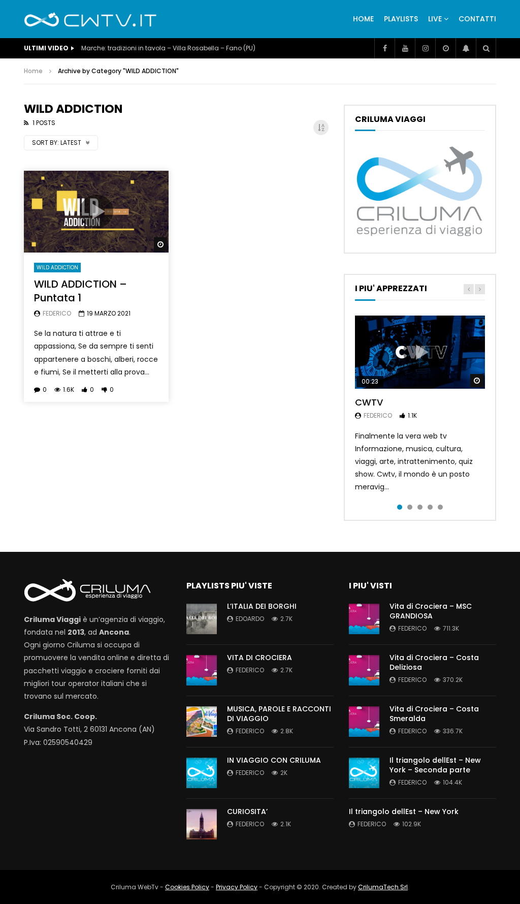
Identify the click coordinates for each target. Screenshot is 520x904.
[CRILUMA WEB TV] (90, 19)
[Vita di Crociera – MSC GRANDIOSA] (364, 619)
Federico (57, 313)
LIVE (435, 19)
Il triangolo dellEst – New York (404, 811)
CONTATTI (477, 19)
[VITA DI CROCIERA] (201, 670)
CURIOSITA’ (247, 811)
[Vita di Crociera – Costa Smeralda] (364, 721)
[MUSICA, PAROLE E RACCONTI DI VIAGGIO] (201, 721)
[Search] (486, 48)
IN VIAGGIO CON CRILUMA (274, 760)
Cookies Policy (187, 887)
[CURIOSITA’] (201, 824)
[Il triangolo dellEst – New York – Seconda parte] (364, 773)
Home (33, 71)
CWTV (369, 402)
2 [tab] (409, 507)
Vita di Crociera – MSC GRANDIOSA (430, 611)
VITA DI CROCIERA (259, 657)
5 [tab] (440, 507)
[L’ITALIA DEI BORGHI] (201, 619)
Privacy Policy (236, 887)
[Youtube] (405, 48)
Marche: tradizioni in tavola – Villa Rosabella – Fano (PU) (168, 48)
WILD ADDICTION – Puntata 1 (80, 291)
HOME (363, 19)
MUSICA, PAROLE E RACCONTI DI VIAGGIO (279, 714)
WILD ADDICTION (57, 267)
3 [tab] (419, 507)
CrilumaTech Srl (383, 887)
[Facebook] (384, 48)
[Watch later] (445, 48)
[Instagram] (425, 48)
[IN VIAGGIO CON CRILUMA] (201, 773)
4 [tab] (430, 507)
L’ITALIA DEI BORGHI (262, 606)
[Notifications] (466, 48)
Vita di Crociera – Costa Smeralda (434, 714)
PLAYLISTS (401, 19)
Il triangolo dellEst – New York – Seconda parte (435, 765)
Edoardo (250, 618)
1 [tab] (399, 507)
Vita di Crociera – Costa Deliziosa (434, 662)
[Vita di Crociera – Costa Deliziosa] (364, 670)
